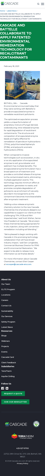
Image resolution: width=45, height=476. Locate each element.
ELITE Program (8, 289)
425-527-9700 (22, 448)
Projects (5, 346)
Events (4, 352)
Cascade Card (7, 357)
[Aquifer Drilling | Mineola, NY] (36, 425)
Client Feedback (8, 363)
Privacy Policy (22, 463)
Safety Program (8, 322)
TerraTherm (6, 371)
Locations (5, 295)
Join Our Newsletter (15, 402)
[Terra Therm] (22, 437)
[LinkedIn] (7, 388)
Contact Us (6, 306)
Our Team (5, 284)
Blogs (4, 336)
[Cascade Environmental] (9, 4)
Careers (4, 300)
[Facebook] (2, 388)
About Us (6, 279)
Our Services (6, 316)
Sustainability (7, 311)
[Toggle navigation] (42, 4)
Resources (6, 331)
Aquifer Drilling (8, 376)
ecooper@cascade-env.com (18, 264)
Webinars (5, 341)
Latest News (7, 327)
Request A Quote (13, 394)
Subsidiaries (7, 366)
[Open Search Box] (38, 4)
